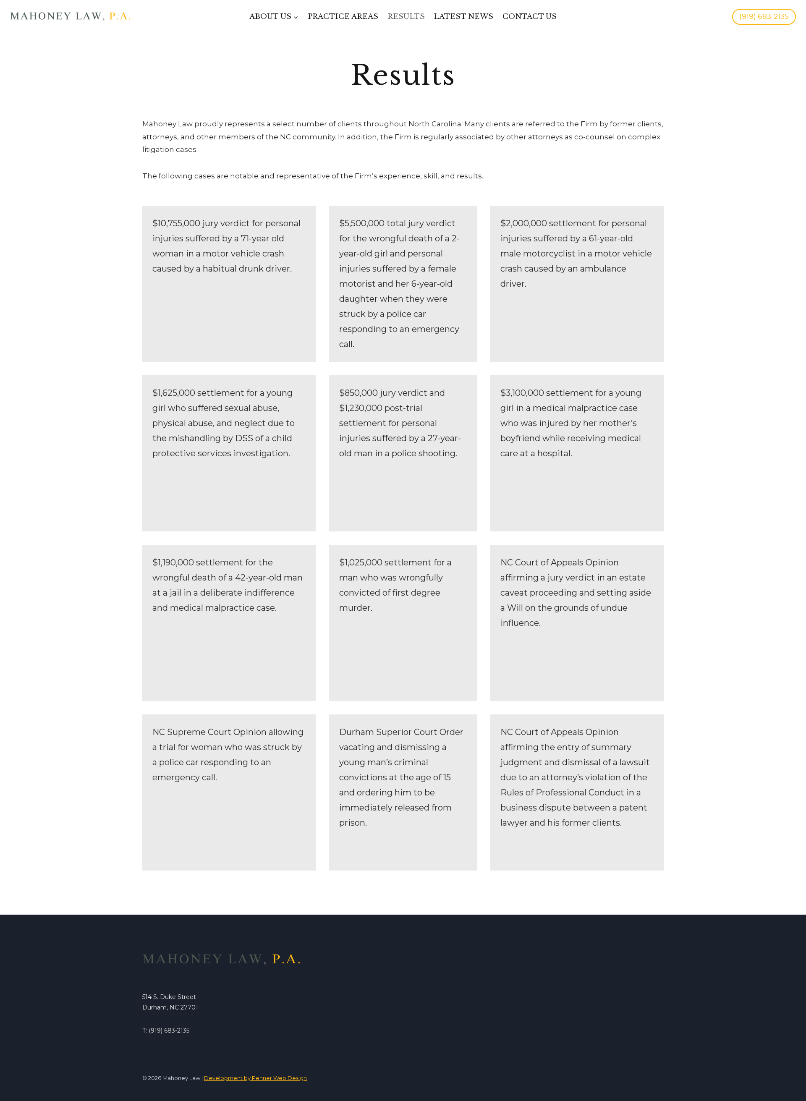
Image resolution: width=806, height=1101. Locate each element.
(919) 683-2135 (764, 16)
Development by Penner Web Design (255, 1078)
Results (406, 16)
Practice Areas (343, 16)
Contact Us (529, 16)
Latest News (463, 16)
